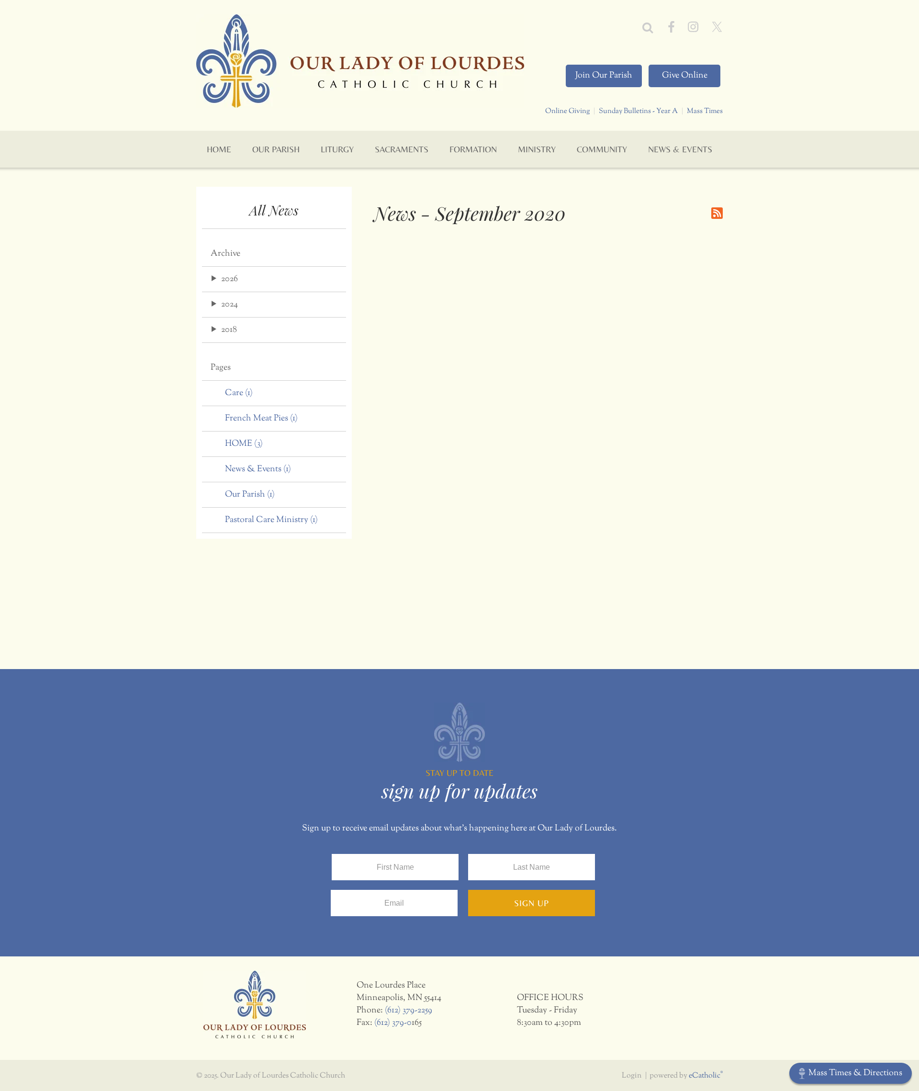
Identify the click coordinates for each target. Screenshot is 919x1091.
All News (274, 210)
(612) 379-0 (393, 1023)
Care (239, 393)
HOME (244, 444)
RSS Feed (717, 213)
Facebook (671, 27)
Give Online (684, 75)
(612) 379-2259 (408, 1010)
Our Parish (250, 495)
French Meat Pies (261, 418)
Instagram (693, 27)
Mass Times (705, 110)
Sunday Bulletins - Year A (638, 110)
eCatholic (706, 1075)
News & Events (258, 469)
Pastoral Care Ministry (271, 520)
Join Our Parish (603, 75)
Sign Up (531, 903)
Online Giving (567, 110)
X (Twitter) (717, 27)
